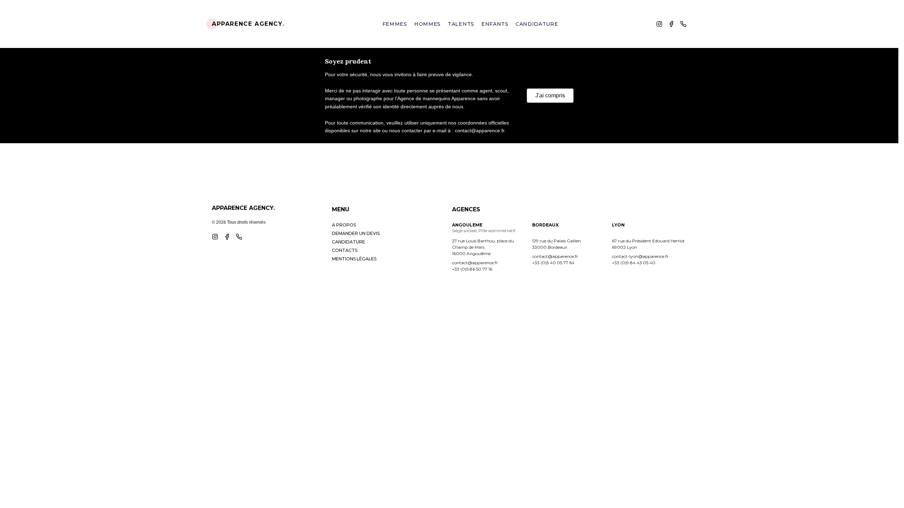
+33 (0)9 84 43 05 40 (633, 262)
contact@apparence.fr (475, 262)
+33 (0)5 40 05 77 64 (553, 262)
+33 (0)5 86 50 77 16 (472, 269)
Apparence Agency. (248, 23)
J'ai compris (550, 95)
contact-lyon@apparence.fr (640, 256)
